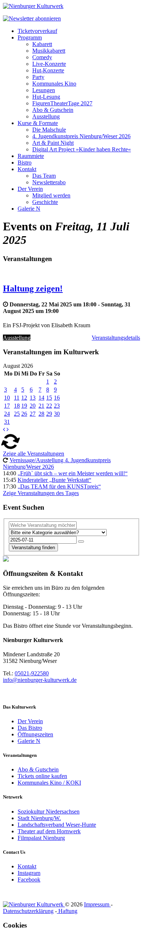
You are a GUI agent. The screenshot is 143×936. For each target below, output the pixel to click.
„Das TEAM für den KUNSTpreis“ (59, 486)
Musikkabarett (48, 51)
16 (57, 398)
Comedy (42, 57)
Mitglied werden (51, 195)
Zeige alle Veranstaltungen (33, 453)
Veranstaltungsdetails (116, 338)
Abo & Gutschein (52, 110)
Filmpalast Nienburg (41, 838)
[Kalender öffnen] (81, 541)
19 (24, 406)
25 (17, 414)
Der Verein (30, 189)
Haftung (67, 911)
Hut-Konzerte (48, 70)
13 (33, 398)
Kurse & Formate (38, 123)
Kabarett (42, 44)
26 (24, 414)
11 (16, 398)
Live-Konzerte (49, 64)
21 (41, 406)
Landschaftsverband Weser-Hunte (57, 825)
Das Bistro (30, 728)
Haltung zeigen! (33, 288)
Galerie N (29, 208)
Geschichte (45, 202)
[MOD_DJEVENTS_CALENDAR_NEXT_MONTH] (8, 429)
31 (7, 422)
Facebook (29, 879)
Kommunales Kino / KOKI (49, 783)
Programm (30, 37)
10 (7, 398)
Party (38, 77)
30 (57, 414)
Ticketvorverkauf (37, 31)
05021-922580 (32, 673)
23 (57, 406)
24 (7, 414)
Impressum (97, 904)
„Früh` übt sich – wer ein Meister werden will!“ (73, 473)
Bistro (25, 162)
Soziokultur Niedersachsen (49, 811)
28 (41, 414)
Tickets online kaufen (42, 776)
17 (7, 406)
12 (24, 398)
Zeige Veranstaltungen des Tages (41, 493)
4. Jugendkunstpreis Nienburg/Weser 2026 (81, 136)
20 (33, 406)
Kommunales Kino (54, 83)
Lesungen (43, 90)
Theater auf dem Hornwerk (49, 831)
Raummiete (31, 156)
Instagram (29, 873)
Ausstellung (46, 116)
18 (17, 406)
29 (49, 414)
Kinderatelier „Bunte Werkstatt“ (54, 480)
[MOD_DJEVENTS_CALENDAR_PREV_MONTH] (4, 429)
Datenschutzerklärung (28, 911)
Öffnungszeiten (35, 734)
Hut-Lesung (46, 97)
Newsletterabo (49, 182)
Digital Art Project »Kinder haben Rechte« (81, 149)
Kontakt (27, 169)
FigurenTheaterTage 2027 (62, 103)
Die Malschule (49, 130)
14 (41, 398)
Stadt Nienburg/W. (39, 818)
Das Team (44, 176)
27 (33, 414)
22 (49, 406)
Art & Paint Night (53, 143)
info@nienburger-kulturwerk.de (40, 680)
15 (49, 398)
